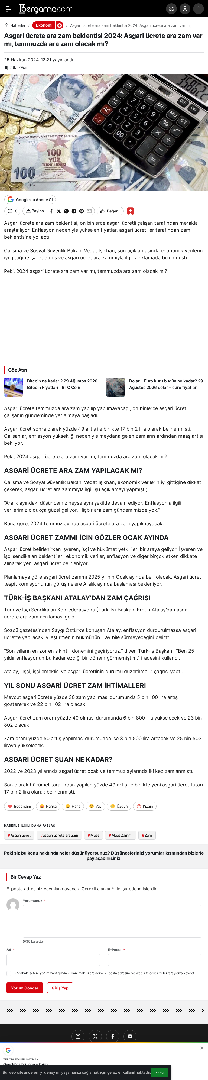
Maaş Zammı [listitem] (120, 835)
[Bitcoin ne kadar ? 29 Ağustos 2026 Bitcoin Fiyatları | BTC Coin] (53, 387)
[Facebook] (112, 1036)
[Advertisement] (104, 319)
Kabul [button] (159, 1073)
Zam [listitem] (147, 835)
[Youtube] (129, 1036)
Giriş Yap (60, 988)
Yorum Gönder (24, 988)
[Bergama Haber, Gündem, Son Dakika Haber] (46, 8)
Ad (10, 949)
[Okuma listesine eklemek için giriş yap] (130, 211)
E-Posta (116, 949)
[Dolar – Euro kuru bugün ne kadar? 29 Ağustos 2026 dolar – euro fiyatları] (155, 387)
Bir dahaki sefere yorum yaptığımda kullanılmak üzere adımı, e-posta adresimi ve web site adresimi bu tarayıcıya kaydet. (104, 973)
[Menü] (9, 8)
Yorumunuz (34, 900)
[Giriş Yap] (185, 8)
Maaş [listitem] (93, 835)
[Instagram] (78, 1036)
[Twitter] (95, 1036)
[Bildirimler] (198, 8)
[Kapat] (201, 1048)
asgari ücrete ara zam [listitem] (59, 835)
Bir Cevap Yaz (26, 877)
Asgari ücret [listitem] (19, 835)
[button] (171, 8)
